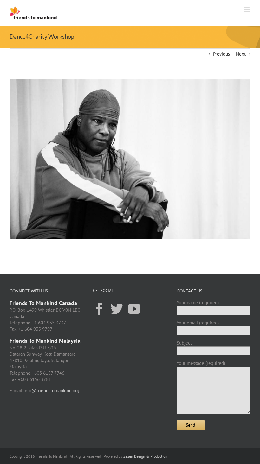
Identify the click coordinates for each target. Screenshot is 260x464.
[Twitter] (116, 308)
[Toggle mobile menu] (247, 9)
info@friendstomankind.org (51, 390)
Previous (221, 54)
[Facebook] (99, 308)
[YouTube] (134, 308)
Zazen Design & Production (145, 456)
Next (241, 54)
